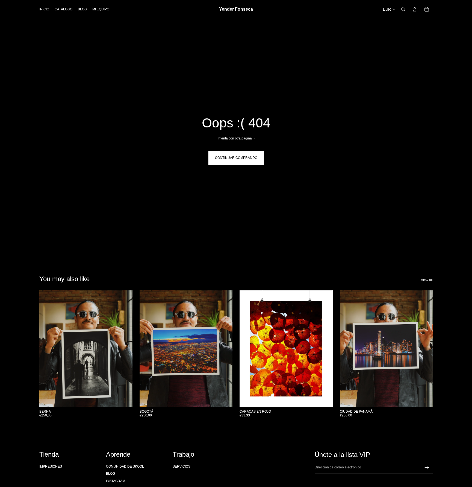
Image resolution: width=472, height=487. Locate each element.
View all (427, 280)
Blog (110, 474)
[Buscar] (403, 9)
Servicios (181, 466)
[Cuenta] (415, 9)
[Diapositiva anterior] (248, 349)
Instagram (115, 481)
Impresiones (50, 466)
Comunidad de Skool (125, 466)
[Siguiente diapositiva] (324, 349)
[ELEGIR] (324, 398)
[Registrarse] (427, 467)
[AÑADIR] (124, 398)
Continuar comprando (236, 158)
